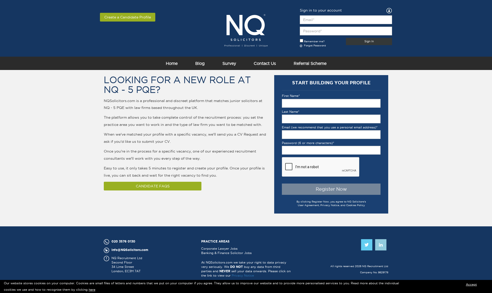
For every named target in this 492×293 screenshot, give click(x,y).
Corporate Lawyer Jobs (219, 248)
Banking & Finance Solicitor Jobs (226, 253)
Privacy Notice (243, 275)
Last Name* (290, 111)
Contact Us (265, 63)
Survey (229, 63)
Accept (471, 284)
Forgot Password (314, 45)
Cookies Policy (355, 205)
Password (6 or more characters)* (308, 143)
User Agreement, (309, 205)
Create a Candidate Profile (127, 17)
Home (172, 63)
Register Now (331, 189)
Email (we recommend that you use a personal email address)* (329, 127)
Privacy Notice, (330, 205)
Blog (200, 63)
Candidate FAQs (153, 186)
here (92, 289)
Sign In (369, 41)
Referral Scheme (310, 63)
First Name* (291, 95)
